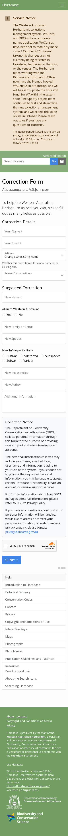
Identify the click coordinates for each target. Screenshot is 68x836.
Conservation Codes (19, 600)
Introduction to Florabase (22, 585)
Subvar (11, 361)
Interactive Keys (16, 629)
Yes (9, 315)
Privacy (10, 614)
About (10, 716)
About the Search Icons (21, 678)
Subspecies (52, 356)
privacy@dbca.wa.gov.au (21, 532)
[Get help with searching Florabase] (62, 161)
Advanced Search (54, 156)
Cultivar (12, 356)
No (20, 315)
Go (54, 161)
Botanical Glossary (17, 592)
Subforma (31, 356)
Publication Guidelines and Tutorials (29, 659)
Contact (10, 607)
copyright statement (24, 755)
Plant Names (14, 651)
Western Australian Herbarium (26, 736)
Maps (9, 636)
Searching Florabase (19, 686)
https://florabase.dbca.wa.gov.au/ (28, 786)
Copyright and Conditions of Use (27, 622)
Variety (28, 361)
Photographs (14, 644)
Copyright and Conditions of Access (29, 721)
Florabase (10, 5)
